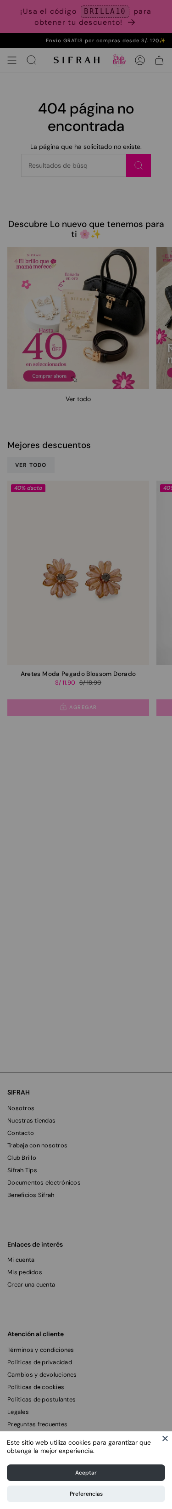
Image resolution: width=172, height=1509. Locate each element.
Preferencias (86, 1494)
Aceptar (86, 1472)
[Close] (165, 1438)
